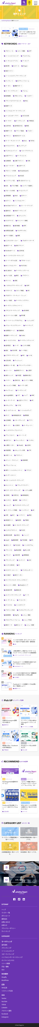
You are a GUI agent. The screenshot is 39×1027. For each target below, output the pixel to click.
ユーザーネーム (10, 600)
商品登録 (18, 550)
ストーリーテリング (26, 205)
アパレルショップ (11, 176)
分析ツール (9, 455)
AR (33, 510)
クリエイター (22, 600)
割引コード (19, 625)
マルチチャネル (21, 230)
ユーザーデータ (10, 400)
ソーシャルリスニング (12, 56)
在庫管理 (8, 161)
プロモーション (25, 260)
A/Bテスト (9, 440)
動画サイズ (9, 106)
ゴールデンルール (11, 410)
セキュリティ (9, 405)
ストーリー (9, 370)
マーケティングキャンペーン (14, 305)
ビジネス (8, 500)
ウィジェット (18, 360)
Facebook (5, 1014)
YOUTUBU (24, 265)
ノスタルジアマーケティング (14, 285)
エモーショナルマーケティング (15, 480)
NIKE (33, 395)
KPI (32, 540)
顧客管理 (15, 540)
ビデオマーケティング (12, 355)
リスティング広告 (7, 991)
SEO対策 (14, 350)
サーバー (8, 425)
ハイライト (21, 515)
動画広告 (18, 590)
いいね (30, 355)
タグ (18, 395)
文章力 (18, 535)
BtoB (16, 195)
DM (28, 290)
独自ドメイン (9, 71)
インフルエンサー (20, 201)
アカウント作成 (10, 610)
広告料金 (21, 250)
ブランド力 (9, 550)
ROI (23, 355)
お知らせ (4, 925)
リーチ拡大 (24, 350)
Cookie (23, 335)
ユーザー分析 (24, 385)
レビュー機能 (26, 615)
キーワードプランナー (12, 91)
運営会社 (4, 919)
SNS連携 (8, 525)
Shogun (25, 66)
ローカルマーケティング (21, 525)
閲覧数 (27, 415)
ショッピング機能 (11, 385)
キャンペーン (9, 485)
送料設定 (8, 345)
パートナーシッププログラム (14, 320)
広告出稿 (8, 360)
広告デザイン (9, 156)
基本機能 (17, 225)
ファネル (31, 440)
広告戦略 (8, 420)
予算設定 (31, 121)
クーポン (8, 86)
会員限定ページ (10, 330)
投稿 (16, 280)
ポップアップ (22, 146)
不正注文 (17, 545)
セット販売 (9, 300)
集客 (27, 126)
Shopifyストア (24, 585)
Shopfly (4, 977)
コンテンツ (21, 560)
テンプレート (9, 81)
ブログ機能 (15, 186)
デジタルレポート (27, 570)
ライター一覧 (6, 913)
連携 (18, 235)
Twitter (4, 998)
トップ (4, 909)
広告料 (29, 445)
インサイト (24, 500)
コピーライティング (8, 954)
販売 (17, 275)
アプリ (31, 420)
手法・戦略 (5, 966)
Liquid (7, 540)
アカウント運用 (6, 1011)
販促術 (19, 520)
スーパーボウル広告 (11, 260)
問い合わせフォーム (24, 180)
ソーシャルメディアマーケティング (16, 76)
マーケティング (21, 390)
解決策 (7, 66)
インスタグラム (28, 545)
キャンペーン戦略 (22, 220)
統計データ (9, 245)
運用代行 (8, 211)
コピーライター (10, 166)
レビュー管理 (30, 625)
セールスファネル (11, 340)
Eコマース (16, 66)
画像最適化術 (17, 415)
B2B (7, 186)
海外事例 (4, 945)
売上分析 (27, 550)
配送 (30, 515)
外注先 (23, 530)
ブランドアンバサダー (25, 365)
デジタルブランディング (26, 610)
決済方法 (16, 495)
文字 (30, 51)
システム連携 (28, 490)
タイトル (8, 280)
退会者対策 (9, 590)
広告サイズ (22, 166)
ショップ (8, 505)
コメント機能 (21, 51)
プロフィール (9, 51)
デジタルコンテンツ (11, 151)
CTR (30, 450)
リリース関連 (6, 963)
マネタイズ (9, 290)
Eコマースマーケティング (13, 490)
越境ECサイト (20, 370)
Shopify (21, 445)
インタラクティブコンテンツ (14, 430)
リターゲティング (20, 420)
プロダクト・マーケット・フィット (16, 295)
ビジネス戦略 (26, 345)
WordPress (5, 980)
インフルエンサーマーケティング (15, 111)
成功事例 (26, 310)
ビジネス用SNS (10, 565)
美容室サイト (9, 520)
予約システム (18, 96)
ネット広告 (9, 275)
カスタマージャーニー (12, 570)
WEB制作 (5, 974)
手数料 (27, 520)
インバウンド (25, 510)
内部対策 (17, 555)
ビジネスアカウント (11, 530)
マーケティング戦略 (11, 510)
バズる (19, 405)
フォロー (30, 131)
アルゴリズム (26, 56)
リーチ (17, 345)
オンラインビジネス (8, 960)
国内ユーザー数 (10, 365)
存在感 (22, 176)
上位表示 (17, 425)
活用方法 (17, 380)
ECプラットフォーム (23, 81)
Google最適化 (9, 395)
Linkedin (4, 1007)
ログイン (8, 201)
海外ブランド (20, 245)
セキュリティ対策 (20, 450)
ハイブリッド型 (10, 180)
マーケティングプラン (22, 300)
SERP (27, 285)
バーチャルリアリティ (12, 61)
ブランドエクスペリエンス (13, 101)
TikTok (32, 141)
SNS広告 (4, 988)
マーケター (9, 121)
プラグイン (25, 275)
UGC (30, 560)
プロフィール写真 (11, 171)
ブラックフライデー (23, 485)
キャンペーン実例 (11, 585)
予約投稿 (24, 540)
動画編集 (8, 96)
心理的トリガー (10, 445)
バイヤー (8, 380)
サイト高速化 (9, 235)
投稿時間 (25, 460)
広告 (3, 984)
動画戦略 (8, 615)
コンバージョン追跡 (11, 315)
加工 (13, 515)
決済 (7, 515)
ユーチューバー (28, 425)
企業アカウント (19, 161)
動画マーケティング (11, 335)
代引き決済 (25, 116)
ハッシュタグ (30, 320)
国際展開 (8, 195)
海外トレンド (9, 375)
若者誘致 (8, 450)
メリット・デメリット (12, 460)
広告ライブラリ (23, 400)
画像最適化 (25, 495)
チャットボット (20, 440)
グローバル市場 (10, 190)
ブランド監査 (20, 131)
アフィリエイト (10, 435)
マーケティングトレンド (27, 340)
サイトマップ (29, 325)
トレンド (26, 535)
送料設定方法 (18, 126)
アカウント (19, 455)
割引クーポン (18, 575)
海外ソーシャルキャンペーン (14, 470)
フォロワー (29, 96)
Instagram (5, 1017)
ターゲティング (20, 121)
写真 (29, 161)
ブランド (8, 555)
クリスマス (9, 605)
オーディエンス (21, 156)
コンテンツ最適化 (27, 186)
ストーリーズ (22, 435)
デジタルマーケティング (22, 505)
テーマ (27, 595)
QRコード (8, 545)
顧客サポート (18, 86)
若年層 (23, 315)
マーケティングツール (22, 270)
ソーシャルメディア (25, 410)
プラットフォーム (11, 465)
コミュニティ (22, 215)
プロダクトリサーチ (28, 240)
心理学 (30, 370)
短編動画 (21, 330)
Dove (25, 141)
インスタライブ (20, 605)
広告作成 (8, 126)
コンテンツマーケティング (13, 595)
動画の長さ (28, 375)
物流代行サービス (20, 136)
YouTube (4, 1001)
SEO (3, 970)
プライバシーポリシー (9, 928)
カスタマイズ (9, 220)
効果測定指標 (9, 230)
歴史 (7, 350)
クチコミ (28, 470)
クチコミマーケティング (13, 310)
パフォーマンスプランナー (13, 325)
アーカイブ (25, 61)
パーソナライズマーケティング (15, 255)
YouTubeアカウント (11, 205)
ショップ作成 (28, 620)
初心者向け (9, 270)
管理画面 (26, 555)
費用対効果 (9, 535)
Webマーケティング (20, 211)
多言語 (19, 375)
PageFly (17, 615)
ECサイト (24, 195)
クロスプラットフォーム (13, 620)
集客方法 (8, 225)
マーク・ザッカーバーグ (13, 141)
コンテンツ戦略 (28, 380)
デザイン (8, 136)
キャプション (9, 390)
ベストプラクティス (27, 151)
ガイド (7, 415)
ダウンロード (6, 916)
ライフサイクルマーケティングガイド (17, 580)
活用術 (7, 495)
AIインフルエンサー (11, 265)
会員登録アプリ (10, 215)
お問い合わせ (6, 922)
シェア (26, 395)
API (32, 400)
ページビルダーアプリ (12, 116)
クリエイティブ (23, 190)
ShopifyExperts (24, 171)
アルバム (25, 91)
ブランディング (10, 560)
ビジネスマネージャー (12, 240)
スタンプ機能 (20, 290)
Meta (26, 101)
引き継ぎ (8, 575)
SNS (3, 995)
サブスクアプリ (10, 146)
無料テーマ (9, 625)
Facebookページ (10, 250)
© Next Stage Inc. (19, 1025)
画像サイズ (9, 131)
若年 (25, 225)
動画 (16, 500)
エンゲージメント (11, 475)
